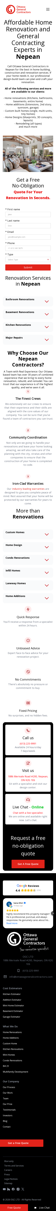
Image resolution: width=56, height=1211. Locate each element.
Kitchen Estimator (12, 994)
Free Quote (14, 1207)
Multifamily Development (15, 1071)
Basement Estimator (13, 1011)
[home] (18, 9)
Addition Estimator (12, 999)
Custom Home (10, 1043)
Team (5, 1098)
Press (7, 1174)
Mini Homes (9, 1054)
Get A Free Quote (28, 864)
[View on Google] (9, 904)
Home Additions (11, 1037)
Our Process (9, 1087)
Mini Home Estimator (13, 1005)
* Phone (10, 243)
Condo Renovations (12, 1060)
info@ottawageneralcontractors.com (31, 976)
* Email (9, 231)
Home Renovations (12, 1032)
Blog (5, 1121)
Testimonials (9, 1109)
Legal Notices (11, 1178)
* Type (9, 254)
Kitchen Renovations (13, 1049)
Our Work (8, 1092)
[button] (47, 9)
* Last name (12, 220)
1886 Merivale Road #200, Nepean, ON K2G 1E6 (28, 778)
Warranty (9, 1161)
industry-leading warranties (28, 488)
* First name (12, 209)
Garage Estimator (11, 1016)
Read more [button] (11, 923)
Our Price (7, 1104)
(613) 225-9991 (28, 743)
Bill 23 (6, 1066)
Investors (7, 1115)
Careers (8, 1170)
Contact (6, 1126)
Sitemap (8, 1183)
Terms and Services (14, 1165)
